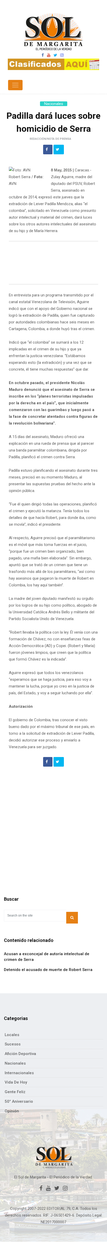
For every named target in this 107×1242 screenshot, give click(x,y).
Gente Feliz (15, 1092)
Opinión (12, 1111)
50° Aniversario (19, 1101)
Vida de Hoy (16, 1082)
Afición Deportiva (20, 1053)
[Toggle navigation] (15, 85)
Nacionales (53, 103)
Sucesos (13, 1044)
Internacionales (19, 1073)
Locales (12, 1034)
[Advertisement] (53, 263)
